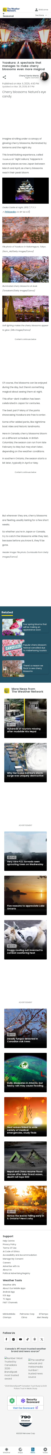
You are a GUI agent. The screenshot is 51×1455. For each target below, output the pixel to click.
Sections (39, 15)
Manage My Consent (13, 1259)
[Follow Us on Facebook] (6, 1339)
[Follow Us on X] (41, 1339)
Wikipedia (10, 211)
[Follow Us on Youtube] (20, 1339)
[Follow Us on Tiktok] (27, 1339)
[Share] (4, 77)
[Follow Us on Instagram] (13, 1339)
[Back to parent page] (8, 13)
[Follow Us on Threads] (34, 1339)
